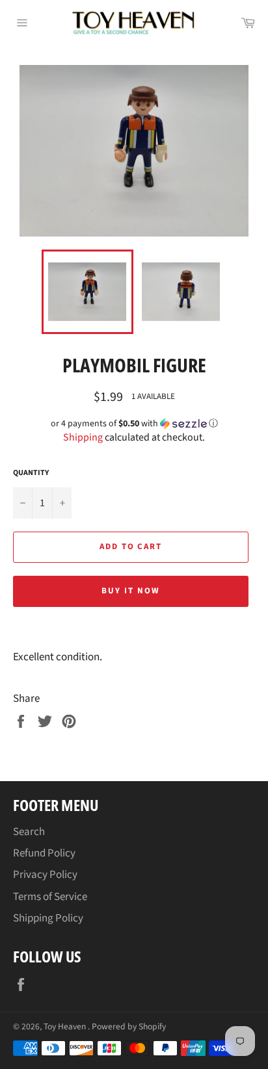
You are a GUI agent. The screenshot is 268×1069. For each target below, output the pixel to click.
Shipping (83, 437)
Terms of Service (50, 897)
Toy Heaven (66, 1026)
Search (29, 832)
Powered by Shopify (129, 1026)
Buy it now (130, 591)
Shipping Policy (48, 918)
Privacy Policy (45, 874)
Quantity (31, 473)
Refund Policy (44, 853)
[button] (134, 423)
